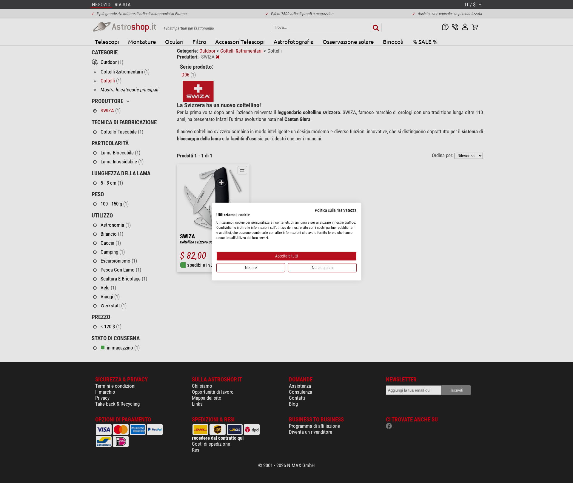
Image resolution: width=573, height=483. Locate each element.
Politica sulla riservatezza (336, 210)
